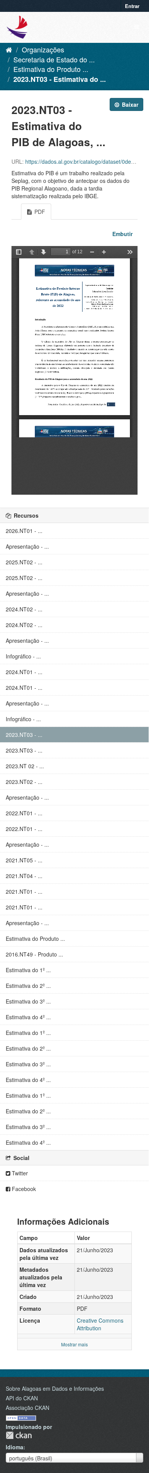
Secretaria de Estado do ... (54, 59)
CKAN (19, 1435)
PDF (39, 211)
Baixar (129, 104)
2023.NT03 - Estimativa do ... (59, 79)
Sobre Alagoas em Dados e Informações (55, 1388)
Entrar (132, 6)
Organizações (43, 49)
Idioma (14, 1447)
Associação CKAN (27, 1407)
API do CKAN (22, 1398)
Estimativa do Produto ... (50, 69)
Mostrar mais (74, 1344)
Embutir (122, 234)
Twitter (19, 1173)
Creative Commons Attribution (100, 1324)
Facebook (23, 1189)
